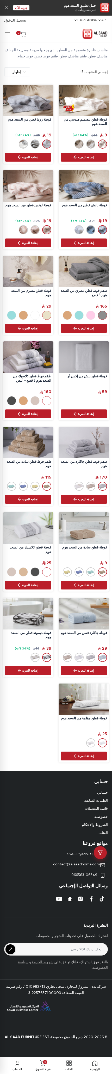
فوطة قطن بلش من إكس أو (87, 376)
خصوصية (101, 816)
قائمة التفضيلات (96, 808)
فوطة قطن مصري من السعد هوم (31, 293)
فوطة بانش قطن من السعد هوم (84, 205)
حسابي (102, 792)
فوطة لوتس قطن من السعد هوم (28, 205)
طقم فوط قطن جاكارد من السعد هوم (84, 464)
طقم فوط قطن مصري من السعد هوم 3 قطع (84, 293)
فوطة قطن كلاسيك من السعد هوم (30, 549)
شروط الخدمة (42, 962)
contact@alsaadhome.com (76, 864)
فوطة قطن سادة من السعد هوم (84, 547)
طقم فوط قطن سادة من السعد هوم (29, 464)
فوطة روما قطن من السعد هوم (29, 119)
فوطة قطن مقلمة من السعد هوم (84, 718)
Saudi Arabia (87, 20)
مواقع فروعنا (95, 843)
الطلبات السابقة (96, 800)
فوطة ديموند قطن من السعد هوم (31, 635)
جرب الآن (21, 8)
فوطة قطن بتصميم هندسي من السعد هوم (85, 121)
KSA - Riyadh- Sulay (83, 854)
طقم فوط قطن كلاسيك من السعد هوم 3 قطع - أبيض (32, 378)
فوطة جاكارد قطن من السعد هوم (84, 633)
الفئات (103, 833)
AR (103, 20)
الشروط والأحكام (95, 825)
